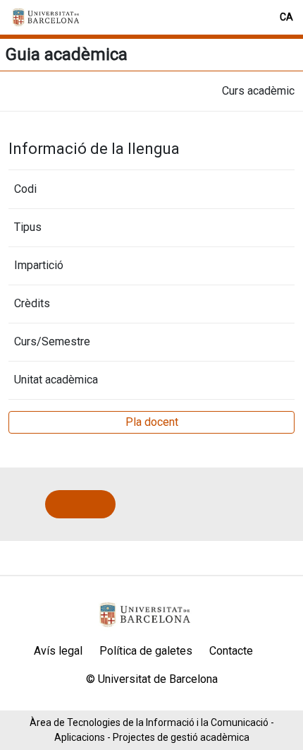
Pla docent (151, 422)
